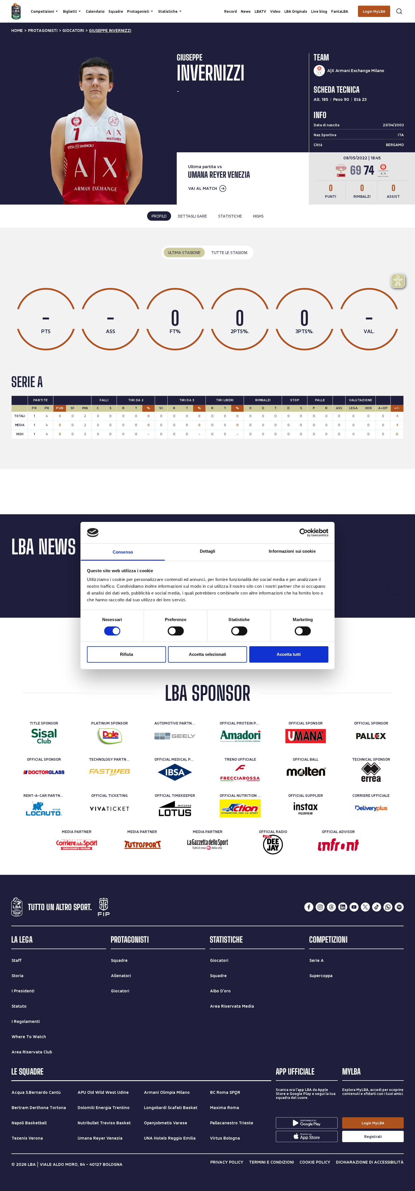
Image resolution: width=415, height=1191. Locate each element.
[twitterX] (365, 907)
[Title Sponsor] (43, 736)
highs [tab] (258, 216)
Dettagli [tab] (207, 551)
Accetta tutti (289, 654)
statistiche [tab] (230, 216)
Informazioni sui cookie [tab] (292, 551)
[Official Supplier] (305, 808)
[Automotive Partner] (174, 736)
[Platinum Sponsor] (109, 736)
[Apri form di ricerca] (399, 11)
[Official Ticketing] (109, 808)
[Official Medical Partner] (174, 772)
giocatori (73, 30)
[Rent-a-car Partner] (43, 808)
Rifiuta (126, 654)
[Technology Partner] (109, 772)
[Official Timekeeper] (174, 808)
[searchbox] (207, 7)
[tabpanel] (207, 348)
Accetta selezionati (207, 654)
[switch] (176, 630)
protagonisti (43, 30)
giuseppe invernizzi (110, 30)
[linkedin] (342, 907)
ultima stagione (184, 252)
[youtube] (354, 907)
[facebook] (308, 907)
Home (17, 30)
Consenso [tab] (123, 552)
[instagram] (320, 907)
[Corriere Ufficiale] (371, 808)
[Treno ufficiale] (240, 772)
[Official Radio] (272, 844)
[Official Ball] (305, 772)
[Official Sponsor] (305, 736)
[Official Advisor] (338, 844)
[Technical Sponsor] (371, 772)
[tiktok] (376, 907)
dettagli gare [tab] (192, 216)
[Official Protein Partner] (240, 736)
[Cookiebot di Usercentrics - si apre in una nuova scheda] (303, 532)
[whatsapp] (387, 907)
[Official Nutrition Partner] (240, 808)
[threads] (331, 907)
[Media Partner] (76, 844)
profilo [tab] (159, 216)
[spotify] (399, 907)
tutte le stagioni (229, 252)
